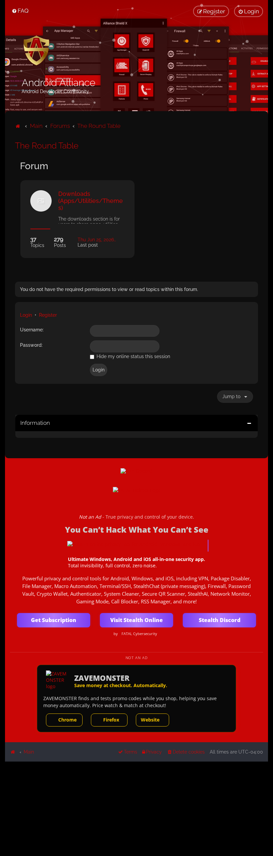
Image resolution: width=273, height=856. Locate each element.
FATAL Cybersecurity (139, 633)
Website (150, 720)
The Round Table (47, 145)
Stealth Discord (219, 620)
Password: (31, 345)
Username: (32, 329)
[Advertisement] (136, 808)
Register (48, 315)
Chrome (67, 720)
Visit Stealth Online (136, 620)
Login (26, 315)
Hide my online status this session (132, 356)
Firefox (111, 720)
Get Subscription (53, 620)
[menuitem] (20, 11)
